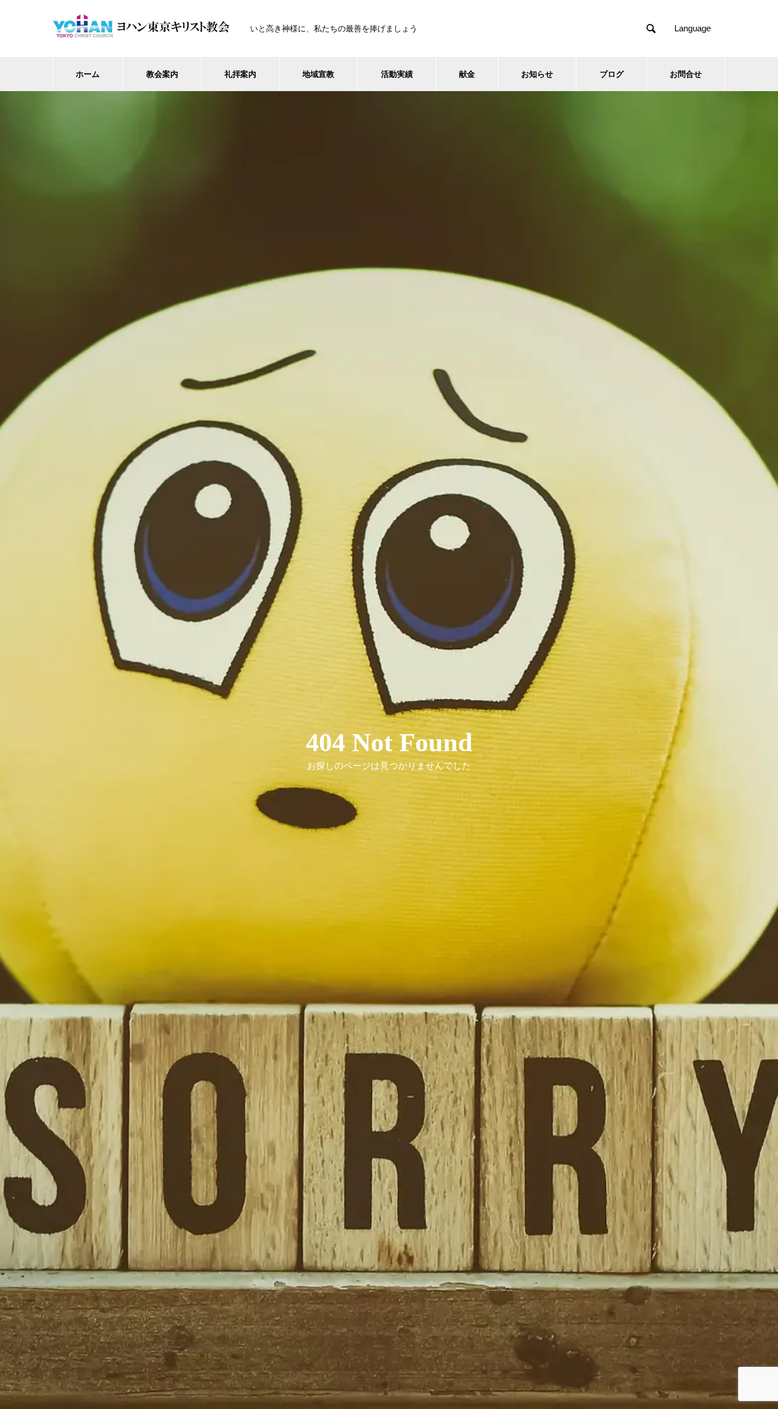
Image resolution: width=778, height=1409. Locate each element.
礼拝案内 (240, 74)
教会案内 (162, 74)
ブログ (612, 74)
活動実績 (397, 74)
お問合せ (686, 74)
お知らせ (537, 74)
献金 (467, 74)
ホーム (88, 74)
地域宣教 (318, 74)
